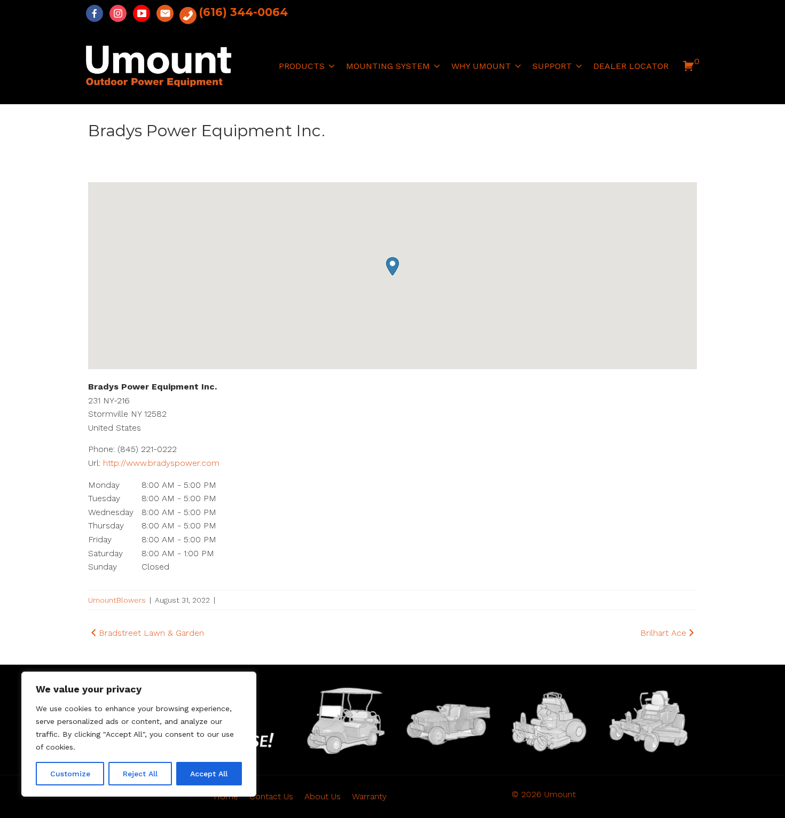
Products (302, 66)
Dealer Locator (631, 66)
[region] (138, 734)
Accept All (208, 773)
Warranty (369, 796)
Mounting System (388, 66)
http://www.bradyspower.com (161, 463)
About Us (322, 796)
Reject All (140, 773)
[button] (688, 69)
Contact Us (271, 796)
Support (552, 66)
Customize (70, 773)
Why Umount (481, 66)
